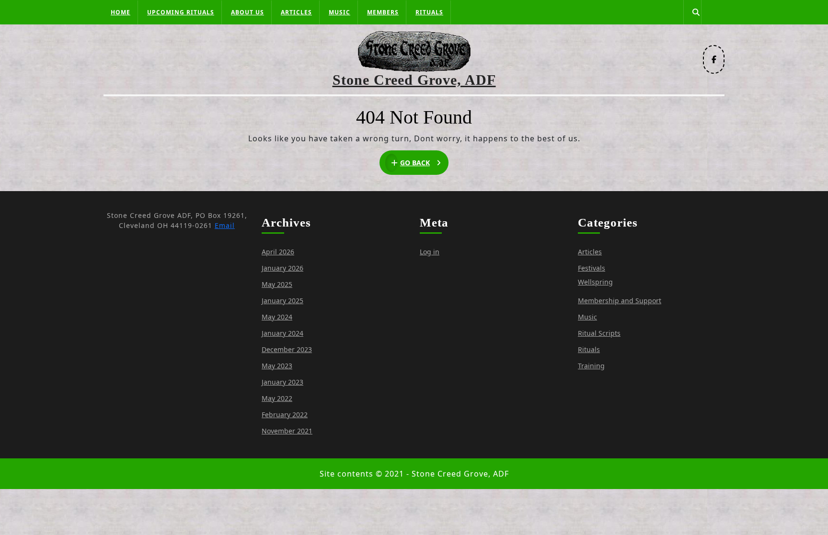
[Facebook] (713, 59)
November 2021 (287, 430)
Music (339, 12)
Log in (429, 251)
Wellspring (595, 281)
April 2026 (278, 251)
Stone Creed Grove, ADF (414, 80)
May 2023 (277, 365)
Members (383, 12)
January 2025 (282, 300)
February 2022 (285, 414)
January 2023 (282, 382)
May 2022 (277, 398)
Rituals (429, 12)
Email (225, 225)
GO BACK (424, 163)
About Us (247, 12)
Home (120, 12)
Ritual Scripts (599, 333)
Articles (296, 12)
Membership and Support (619, 300)
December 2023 (287, 349)
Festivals (591, 268)
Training (591, 365)
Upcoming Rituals (180, 12)
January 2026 (282, 268)
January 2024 (282, 333)
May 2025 (277, 284)
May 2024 (277, 316)
